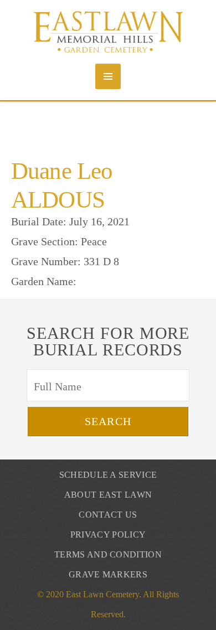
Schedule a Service (108, 474)
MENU (108, 76)
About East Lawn (108, 494)
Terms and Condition (108, 554)
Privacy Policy (108, 534)
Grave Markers (108, 574)
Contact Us (108, 514)
